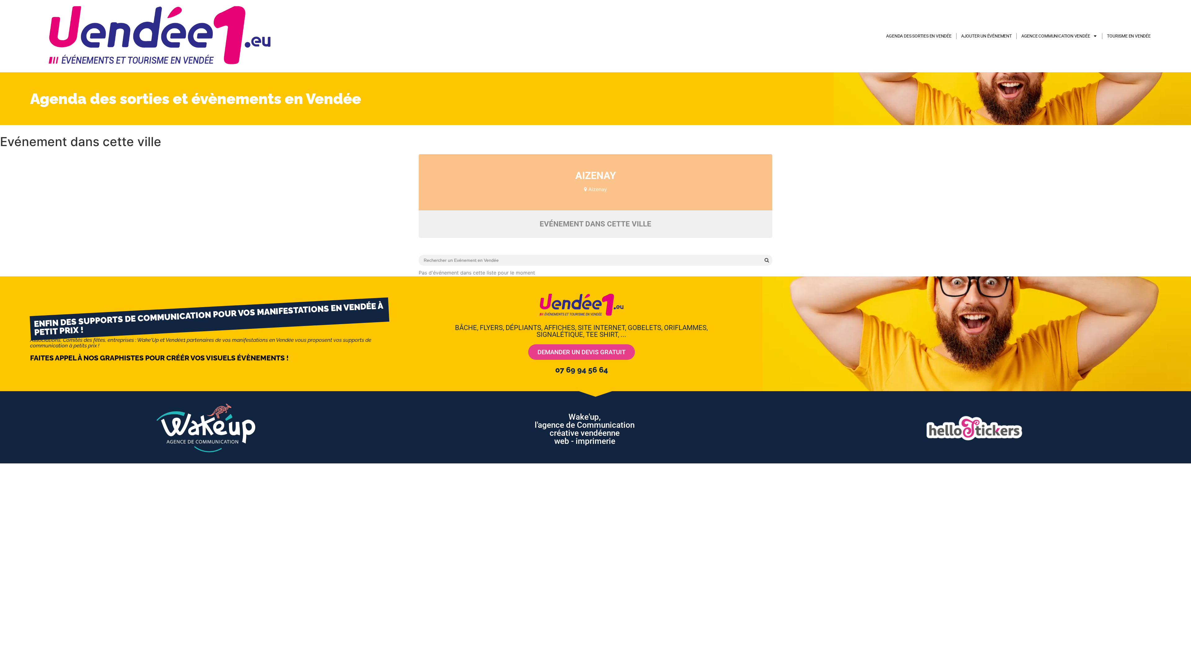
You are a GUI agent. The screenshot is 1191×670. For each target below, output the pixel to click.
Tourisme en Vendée (1128, 36)
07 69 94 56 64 (581, 369)
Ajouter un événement (986, 36)
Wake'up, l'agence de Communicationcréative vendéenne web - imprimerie (585, 429)
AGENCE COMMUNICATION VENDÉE (1055, 36)
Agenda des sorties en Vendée (918, 36)
